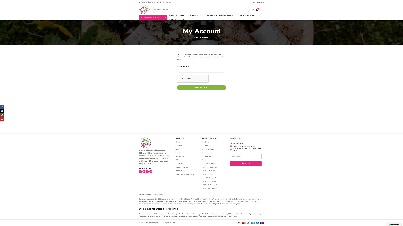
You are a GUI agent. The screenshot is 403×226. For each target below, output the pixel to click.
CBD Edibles (206, 145)
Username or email (187, 66)
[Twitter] (143, 171)
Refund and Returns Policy (184, 174)
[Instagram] (147, 171)
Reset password (201, 88)
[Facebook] (140, 171)
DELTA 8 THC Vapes (209, 181)
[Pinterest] (150, 171)
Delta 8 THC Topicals (209, 178)
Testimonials (179, 156)
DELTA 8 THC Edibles (209, 167)
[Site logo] (144, 9)
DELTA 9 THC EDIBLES (209, 188)
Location (178, 153)
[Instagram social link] (2, 115)
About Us (178, 145)
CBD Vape (205, 160)
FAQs (177, 160)
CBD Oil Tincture (207, 153)
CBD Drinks (205, 142)
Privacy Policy (180, 171)
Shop (177, 149)
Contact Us (179, 163)
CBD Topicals (206, 156)
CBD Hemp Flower (208, 149)
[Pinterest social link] (2, 119)
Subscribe (246, 163)
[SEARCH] (247, 9)
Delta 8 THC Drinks (208, 163)
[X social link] (2, 111)
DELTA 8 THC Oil (207, 174)
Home (196, 37)
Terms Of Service (181, 167)
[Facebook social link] (2, 107)
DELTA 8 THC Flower (209, 171)
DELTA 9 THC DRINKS (209, 185)
